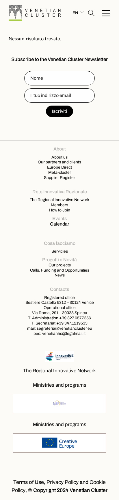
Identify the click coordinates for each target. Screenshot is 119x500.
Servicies (59, 251)
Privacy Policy (63, 482)
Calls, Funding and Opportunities (59, 270)
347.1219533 (76, 323)
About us (59, 157)
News (60, 275)
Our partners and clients (59, 162)
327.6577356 (79, 318)
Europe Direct (59, 167)
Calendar (59, 224)
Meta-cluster (59, 172)
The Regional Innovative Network (59, 199)
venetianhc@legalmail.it (63, 333)
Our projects (60, 265)
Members (59, 205)
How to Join (59, 210)
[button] (91, 13)
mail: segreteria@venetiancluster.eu (59, 328)
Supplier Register (59, 177)
